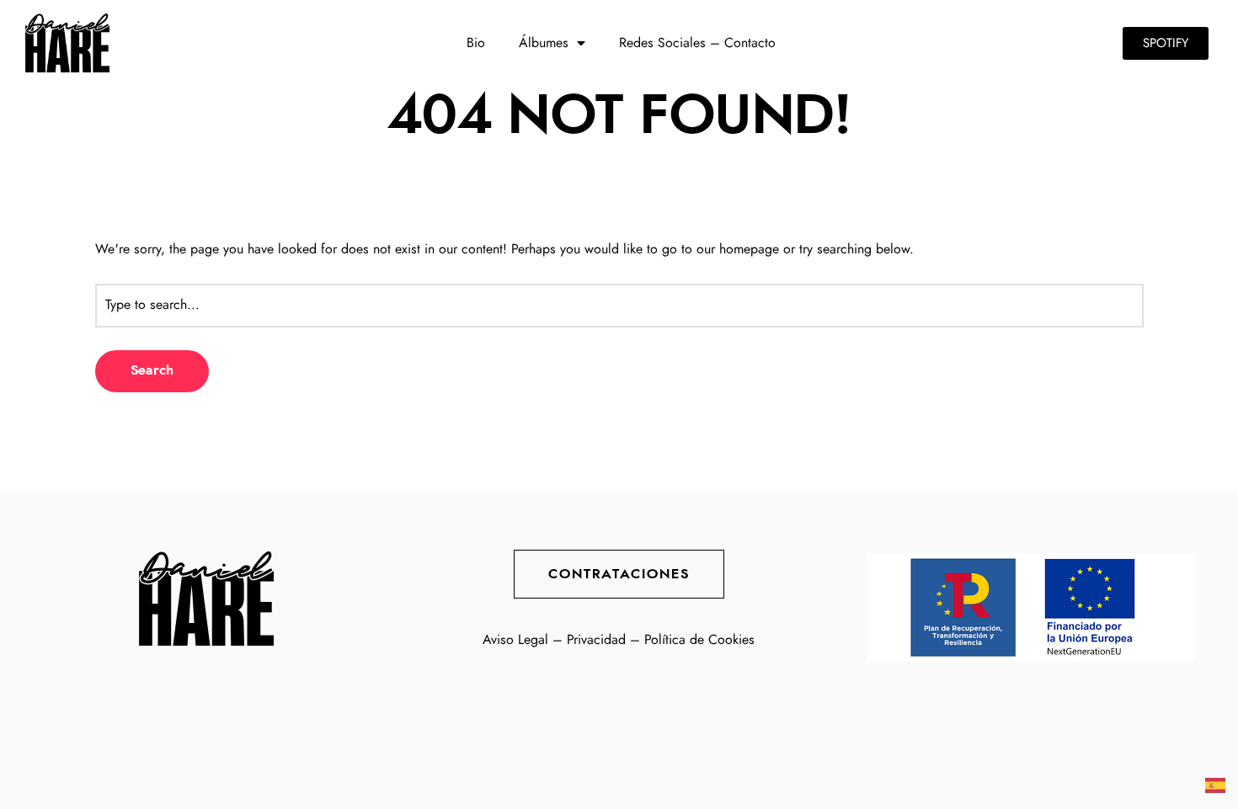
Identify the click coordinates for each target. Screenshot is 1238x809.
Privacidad (596, 640)
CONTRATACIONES (619, 574)
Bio (476, 43)
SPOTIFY (1165, 43)
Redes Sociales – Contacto (697, 43)
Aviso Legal (515, 640)
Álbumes (543, 43)
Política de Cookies (699, 640)
